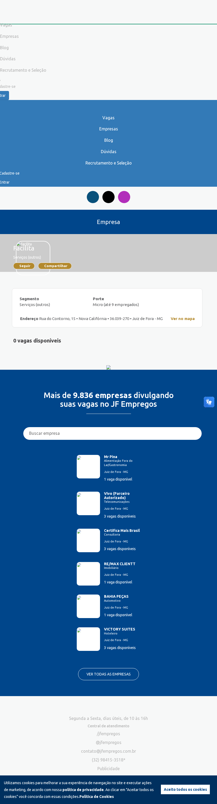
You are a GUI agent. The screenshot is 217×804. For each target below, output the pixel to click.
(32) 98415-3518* (108, 759)
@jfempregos (108, 742)
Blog (108, 140)
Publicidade (108, 768)
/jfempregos (108, 733)
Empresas (108, 128)
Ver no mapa (183, 318)
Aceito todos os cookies (185, 789)
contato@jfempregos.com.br (108, 751)
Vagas (108, 117)
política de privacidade (83, 790)
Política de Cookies (96, 796)
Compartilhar (55, 266)
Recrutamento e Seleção (108, 163)
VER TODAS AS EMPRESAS (109, 674)
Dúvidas (108, 151)
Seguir (24, 266)
